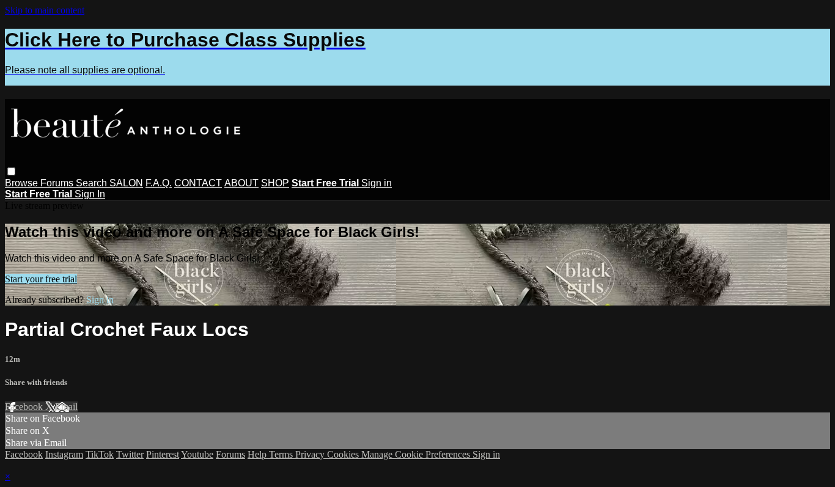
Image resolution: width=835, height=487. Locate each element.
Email (66, 406)
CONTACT (198, 183)
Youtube (197, 454)
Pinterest (162, 454)
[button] (11, 171)
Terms (282, 454)
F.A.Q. (158, 183)
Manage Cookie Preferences (417, 454)
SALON (126, 183)
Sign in (376, 183)
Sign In (90, 194)
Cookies (344, 454)
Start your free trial (41, 279)
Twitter (130, 454)
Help (258, 454)
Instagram (64, 454)
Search (92, 183)
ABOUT (241, 183)
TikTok (100, 454)
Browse (22, 183)
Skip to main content (44, 10)
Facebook (25, 406)
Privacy (311, 454)
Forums (58, 183)
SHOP (275, 183)
